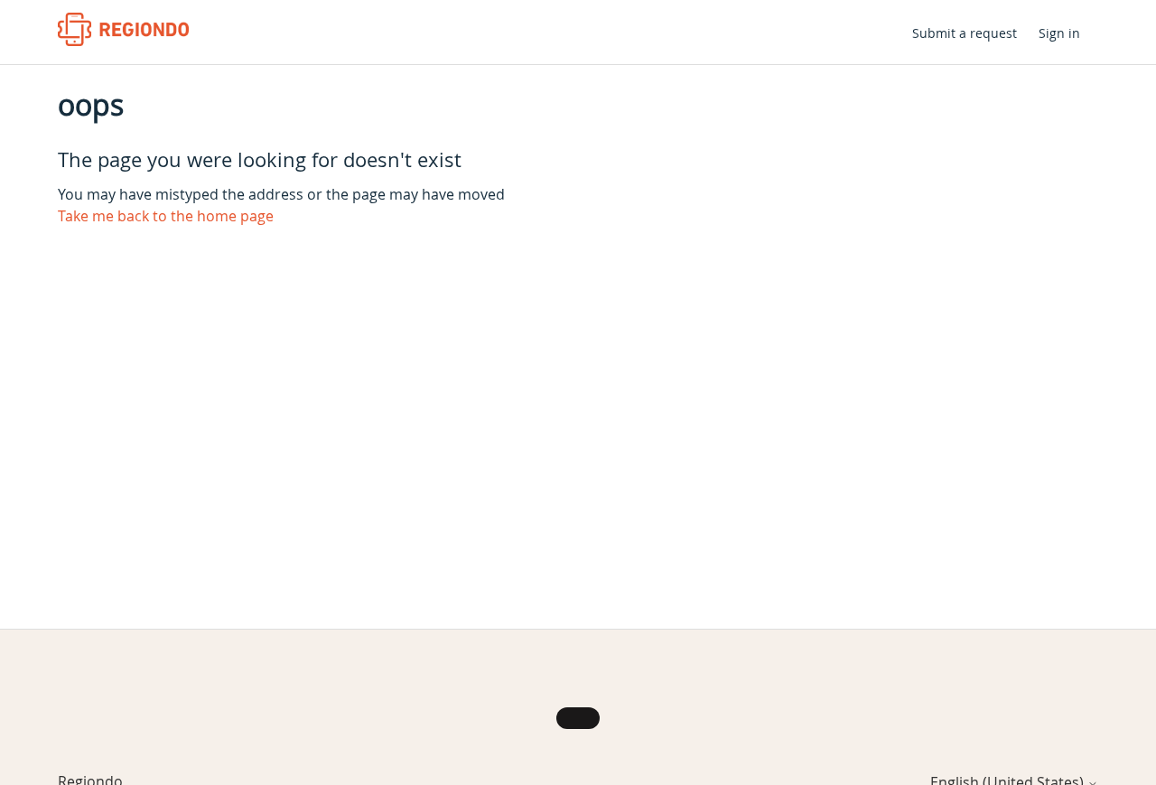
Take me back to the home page (166, 216)
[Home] (123, 29)
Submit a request (964, 33)
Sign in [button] (1059, 33)
